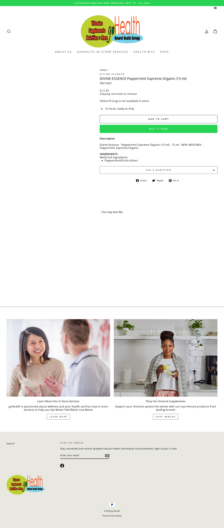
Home (103, 69)
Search (10, 443)
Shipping (105, 94)
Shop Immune (165, 416)
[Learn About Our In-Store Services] (58, 358)
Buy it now (158, 128)
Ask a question (158, 169)
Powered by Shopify (112, 515)
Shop (164, 52)
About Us (63, 52)
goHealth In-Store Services (103, 52)
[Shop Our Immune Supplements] (165, 358)
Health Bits (144, 52)
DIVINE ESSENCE (112, 74)
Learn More (58, 416)
